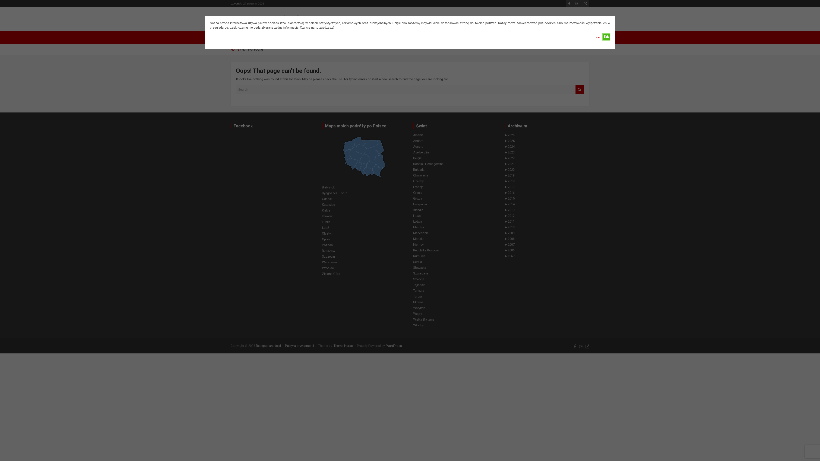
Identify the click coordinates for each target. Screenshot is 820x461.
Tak (606, 37)
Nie (598, 37)
